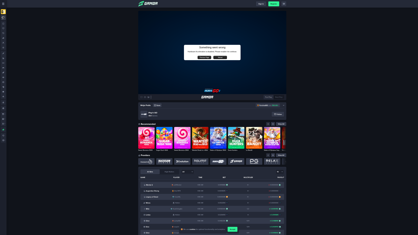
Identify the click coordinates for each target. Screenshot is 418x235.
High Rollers (169, 171)
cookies (192, 229)
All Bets (150, 171)
